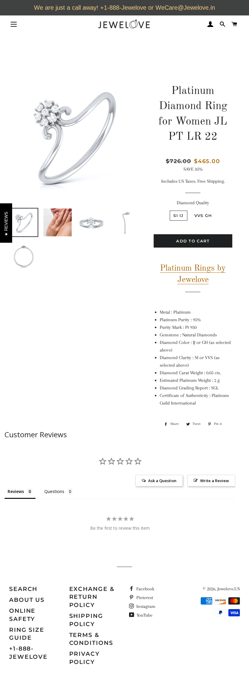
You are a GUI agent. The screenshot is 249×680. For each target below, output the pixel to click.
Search (23, 588)
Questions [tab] (54, 491)
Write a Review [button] (214, 480)
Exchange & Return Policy (91, 596)
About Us (27, 599)
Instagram (145, 606)
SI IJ (178, 215)
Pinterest (144, 597)
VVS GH (203, 215)
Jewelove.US (228, 589)
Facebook (144, 589)
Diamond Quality (193, 202)
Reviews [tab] (16, 491)
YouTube (143, 615)
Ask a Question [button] (162, 480)
